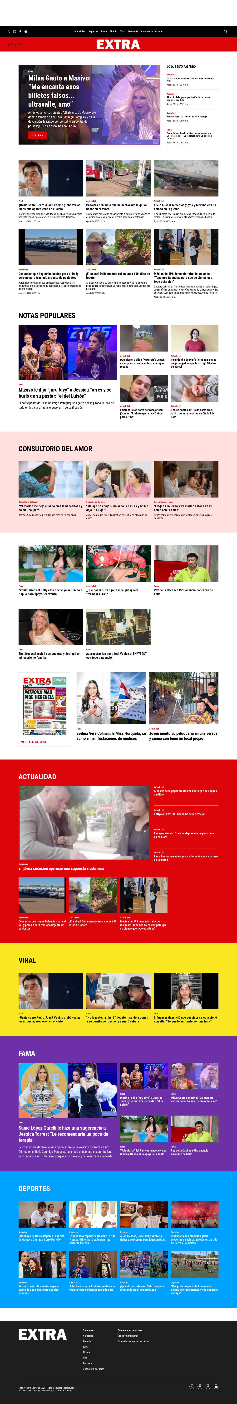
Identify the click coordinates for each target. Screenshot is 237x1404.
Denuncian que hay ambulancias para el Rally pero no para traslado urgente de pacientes (49, 276)
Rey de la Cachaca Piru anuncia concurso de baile (189, 1152)
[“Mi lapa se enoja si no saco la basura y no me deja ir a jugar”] (118, 479)
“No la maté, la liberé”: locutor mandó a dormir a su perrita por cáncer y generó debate (117, 1019)
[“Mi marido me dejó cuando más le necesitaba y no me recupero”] (51, 479)
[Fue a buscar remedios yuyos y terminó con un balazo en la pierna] (186, 178)
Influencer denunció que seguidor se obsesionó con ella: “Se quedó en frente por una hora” (185, 1019)
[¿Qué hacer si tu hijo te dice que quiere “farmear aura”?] (118, 563)
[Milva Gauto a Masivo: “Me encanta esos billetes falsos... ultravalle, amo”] (194, 1076)
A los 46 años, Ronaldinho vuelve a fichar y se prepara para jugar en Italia (143, 1237)
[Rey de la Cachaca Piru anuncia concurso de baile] (186, 563)
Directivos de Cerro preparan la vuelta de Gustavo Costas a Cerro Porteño (41, 1237)
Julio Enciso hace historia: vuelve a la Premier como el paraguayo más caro (92, 1287)
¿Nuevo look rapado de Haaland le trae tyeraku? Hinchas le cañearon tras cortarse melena (92, 1239)
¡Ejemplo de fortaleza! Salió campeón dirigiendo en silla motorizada (142, 1287)
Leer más (37, 135)
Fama (104, 31)
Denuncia (133, 31)
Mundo (113, 31)
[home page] (118, 44)
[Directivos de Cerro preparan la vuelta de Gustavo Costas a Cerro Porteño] (42, 1214)
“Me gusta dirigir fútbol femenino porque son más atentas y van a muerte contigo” (194, 1289)
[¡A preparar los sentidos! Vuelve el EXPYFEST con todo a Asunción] (118, 627)
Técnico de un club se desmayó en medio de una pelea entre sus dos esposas (39, 1289)
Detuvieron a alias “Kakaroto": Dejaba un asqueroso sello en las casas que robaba (142, 363)
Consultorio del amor (152, 31)
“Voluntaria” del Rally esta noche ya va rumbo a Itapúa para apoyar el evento (50, 592)
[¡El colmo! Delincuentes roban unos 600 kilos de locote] (118, 247)
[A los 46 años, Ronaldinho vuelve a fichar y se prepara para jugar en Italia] (144, 1214)
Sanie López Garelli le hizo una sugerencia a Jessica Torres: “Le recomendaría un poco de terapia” (189, 136)
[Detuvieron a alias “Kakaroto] (144, 338)
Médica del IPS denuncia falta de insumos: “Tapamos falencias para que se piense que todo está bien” (183, 277)
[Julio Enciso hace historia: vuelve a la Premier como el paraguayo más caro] (93, 1264)
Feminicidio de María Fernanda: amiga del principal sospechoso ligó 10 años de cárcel (193, 363)
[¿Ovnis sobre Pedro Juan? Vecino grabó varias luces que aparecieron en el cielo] (51, 178)
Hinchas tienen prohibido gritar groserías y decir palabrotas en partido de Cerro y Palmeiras (194, 1239)
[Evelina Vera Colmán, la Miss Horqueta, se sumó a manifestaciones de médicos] (111, 698)
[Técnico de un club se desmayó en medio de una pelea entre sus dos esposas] (42, 1264)
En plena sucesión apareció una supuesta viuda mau (61, 868)
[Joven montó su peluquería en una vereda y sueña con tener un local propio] (183, 698)
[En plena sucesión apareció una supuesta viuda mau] (84, 823)
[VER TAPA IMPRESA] (44, 709)
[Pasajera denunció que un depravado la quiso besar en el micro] (118, 178)
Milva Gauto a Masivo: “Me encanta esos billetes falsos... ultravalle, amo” (59, 91)
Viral (122, 31)
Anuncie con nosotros (130, 1330)
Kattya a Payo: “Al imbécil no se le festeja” (187, 116)
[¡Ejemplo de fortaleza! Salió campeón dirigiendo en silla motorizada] (144, 1264)
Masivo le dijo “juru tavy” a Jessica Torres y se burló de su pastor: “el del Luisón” (65, 393)
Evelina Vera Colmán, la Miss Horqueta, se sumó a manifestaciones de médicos (111, 736)
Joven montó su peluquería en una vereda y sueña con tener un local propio (183, 736)
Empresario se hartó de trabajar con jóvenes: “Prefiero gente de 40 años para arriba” (141, 413)
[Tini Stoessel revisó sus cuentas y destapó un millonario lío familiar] (51, 627)
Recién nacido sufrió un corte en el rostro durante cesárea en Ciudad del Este (193, 413)
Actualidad (79, 31)
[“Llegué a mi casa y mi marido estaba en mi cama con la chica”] (186, 479)
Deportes (93, 31)
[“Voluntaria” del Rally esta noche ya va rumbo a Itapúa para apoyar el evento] (51, 563)
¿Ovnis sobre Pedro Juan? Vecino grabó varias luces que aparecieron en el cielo (49, 207)
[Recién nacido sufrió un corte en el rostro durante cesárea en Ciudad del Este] (194, 388)
